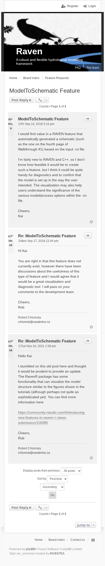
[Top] (91, 222)
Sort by (42, 478)
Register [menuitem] (72, 6)
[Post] (19, 124)
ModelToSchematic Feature (44, 90)
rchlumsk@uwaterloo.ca (34, 322)
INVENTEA (57, 553)
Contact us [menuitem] (78, 540)
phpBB (30, 549)
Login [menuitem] (92, 6)
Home (39, 540)
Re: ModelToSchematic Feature (47, 236)
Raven (29, 51)
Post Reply (19, 100)
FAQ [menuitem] (78, 67)
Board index (57, 540)
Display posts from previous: (42, 470)
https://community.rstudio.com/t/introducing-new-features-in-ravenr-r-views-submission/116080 (51, 417)
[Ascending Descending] (52, 487)
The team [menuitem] (92, 67)
